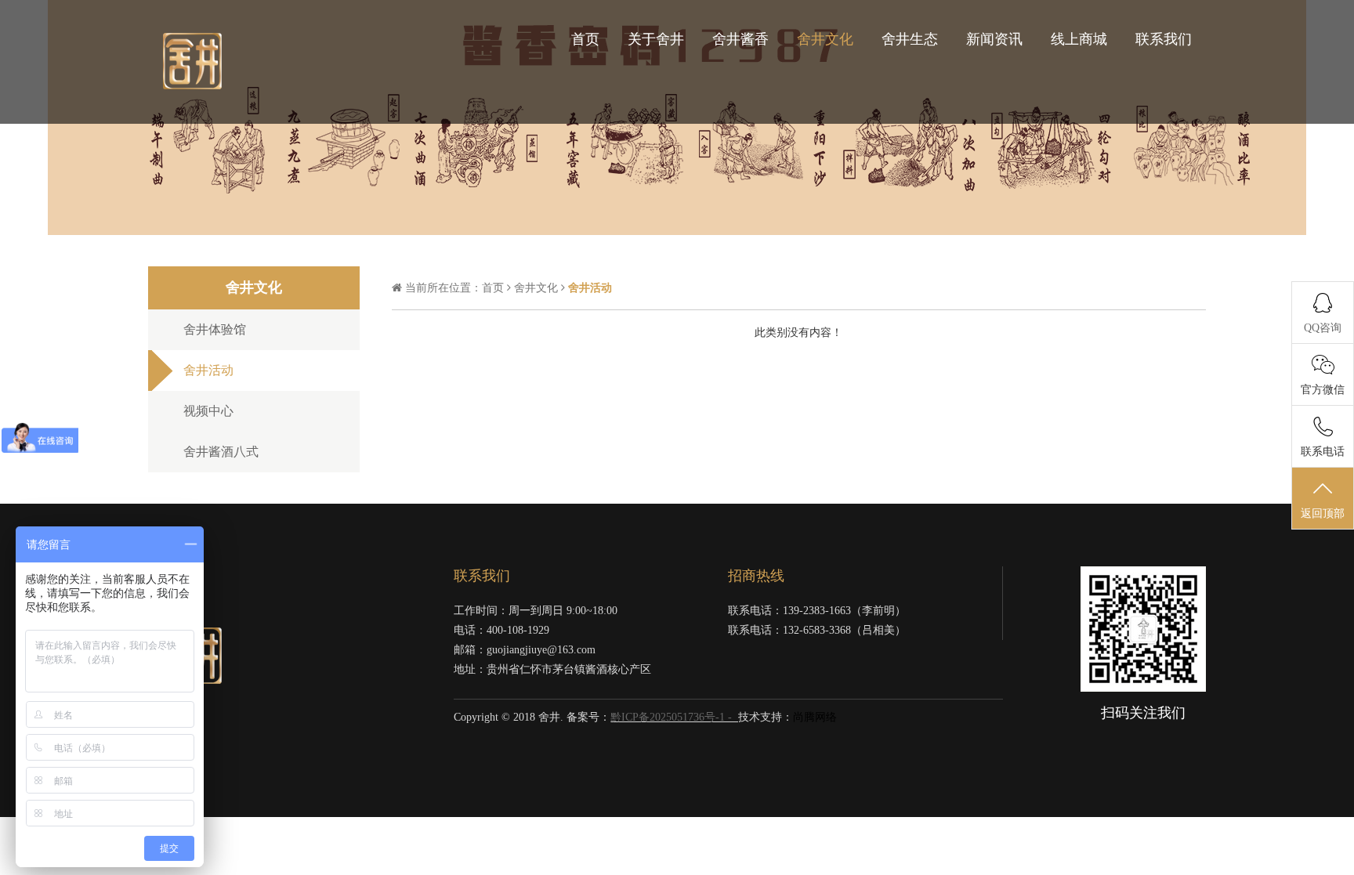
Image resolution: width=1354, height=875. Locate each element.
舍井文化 (825, 39)
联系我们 (1163, 39)
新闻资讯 (994, 39)
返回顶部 (1323, 513)
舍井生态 (910, 39)
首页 (585, 39)
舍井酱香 (740, 39)
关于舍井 (656, 39)
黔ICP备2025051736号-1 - (672, 717)
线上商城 (1079, 39)
